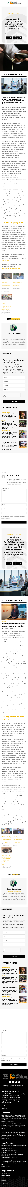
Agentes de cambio (5, 1150)
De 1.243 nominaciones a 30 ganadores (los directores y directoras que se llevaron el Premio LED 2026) (13, 1154)
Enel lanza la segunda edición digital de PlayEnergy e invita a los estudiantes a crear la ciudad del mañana (7, 464)
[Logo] (14, 3)
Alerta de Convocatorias (13, 13)
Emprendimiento (5, 412)
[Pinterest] (14, 37)
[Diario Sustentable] (14, 327)
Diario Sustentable (10, 32)
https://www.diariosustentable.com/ (14, 335)
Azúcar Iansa (5, 260)
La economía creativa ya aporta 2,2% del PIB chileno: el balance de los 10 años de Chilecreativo (9, 416)
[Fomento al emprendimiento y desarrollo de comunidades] (18, 276)
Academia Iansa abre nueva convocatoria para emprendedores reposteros (5, 284)
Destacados (14, 15)
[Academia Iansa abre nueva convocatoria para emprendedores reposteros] (6, 276)
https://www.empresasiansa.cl (10, 268)
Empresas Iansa (16, 319)
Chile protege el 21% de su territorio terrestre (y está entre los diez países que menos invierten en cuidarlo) (13, 1147)
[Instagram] (13, 1082)
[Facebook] (7, 37)
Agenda (3, 420)
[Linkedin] (20, 37)
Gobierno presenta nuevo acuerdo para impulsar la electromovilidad (20, 461)
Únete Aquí (14, 401)
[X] (10, 37)
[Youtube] (19, 1082)
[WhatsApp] (17, 37)
